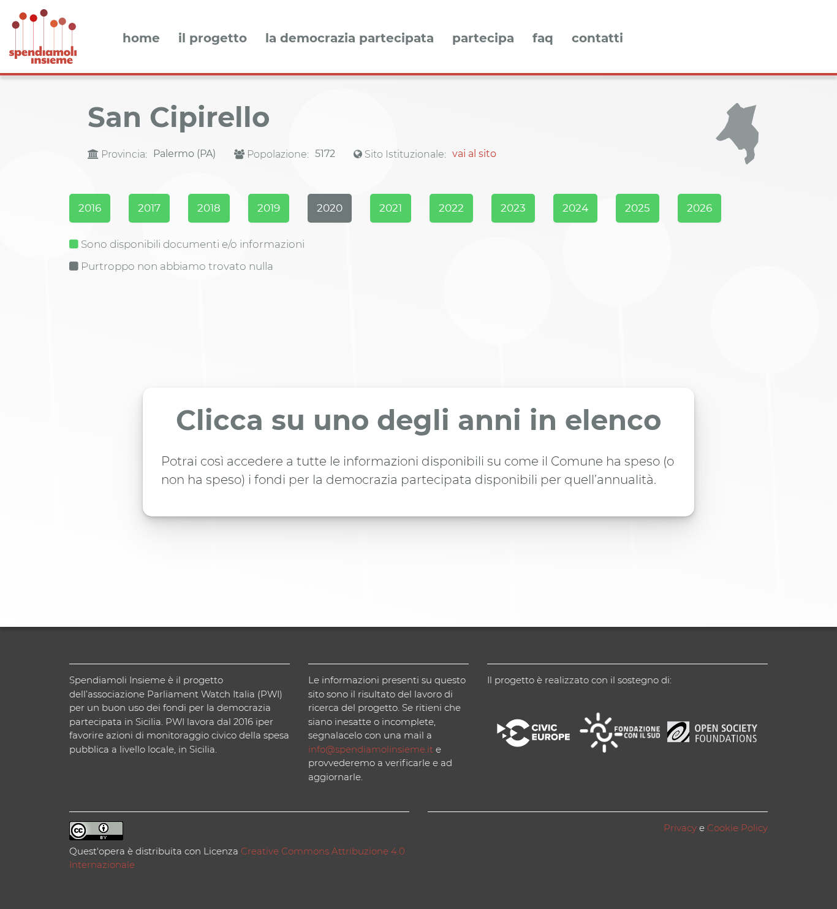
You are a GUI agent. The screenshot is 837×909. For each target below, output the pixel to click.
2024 (575, 208)
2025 (637, 208)
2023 (513, 208)
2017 (149, 208)
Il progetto (212, 38)
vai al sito (474, 153)
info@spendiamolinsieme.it (370, 749)
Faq (542, 38)
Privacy (680, 828)
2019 (268, 208)
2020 (330, 208)
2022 (451, 208)
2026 (699, 208)
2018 (209, 208)
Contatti (597, 38)
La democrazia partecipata (349, 38)
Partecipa (483, 38)
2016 (89, 208)
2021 (390, 208)
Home (141, 38)
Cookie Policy (737, 828)
